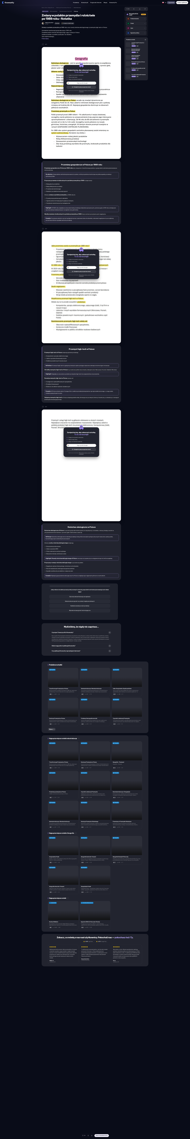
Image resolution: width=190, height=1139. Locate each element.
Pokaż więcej (45, 38)
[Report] (145, 9)
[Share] (140, 9)
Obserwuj (57, 23)
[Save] (134, 9)
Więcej (51, 729)
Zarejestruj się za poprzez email (82, 87)
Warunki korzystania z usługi (85, 90)
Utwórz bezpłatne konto (102, 1135)
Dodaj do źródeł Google (68, 23)
